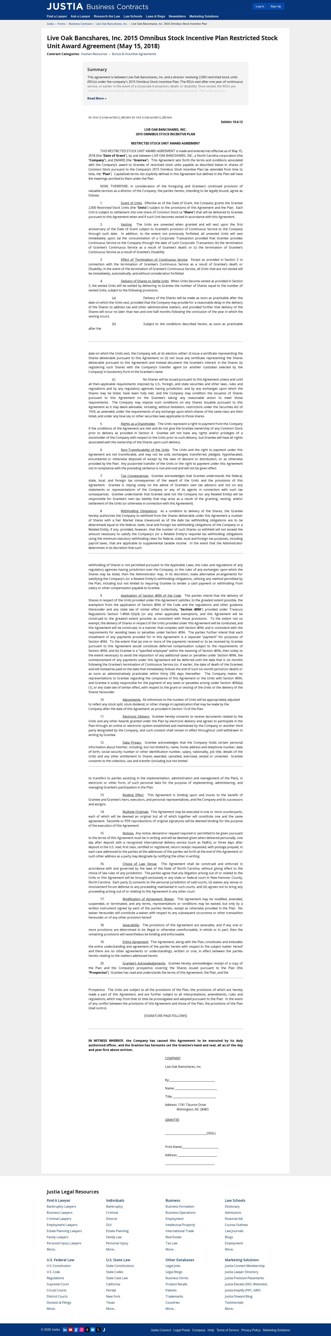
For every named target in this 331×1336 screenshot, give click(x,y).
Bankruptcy (114, 1206)
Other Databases (180, 1260)
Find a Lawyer (57, 16)
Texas (110, 1302)
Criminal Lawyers (59, 1219)
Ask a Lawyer (81, 16)
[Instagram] (81, 1329)
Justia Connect (161, 1330)
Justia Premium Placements (244, 1278)
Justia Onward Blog (238, 1296)
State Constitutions (120, 1266)
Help (211, 1330)
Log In (260, 6)
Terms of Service (227, 1330)
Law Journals (234, 1231)
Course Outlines (236, 1225)
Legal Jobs (173, 1266)
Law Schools (133, 16)
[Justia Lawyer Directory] (104, 1329)
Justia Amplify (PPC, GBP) (243, 1290)
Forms (61, 23)
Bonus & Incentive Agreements (134, 54)
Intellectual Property (180, 1225)
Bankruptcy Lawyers (61, 1206)
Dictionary (232, 1206)
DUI (109, 1225)
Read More (95, 98)
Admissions (233, 1212)
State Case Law (117, 1278)
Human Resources (94, 54)
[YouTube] (70, 1329)
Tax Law (171, 1243)
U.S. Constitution (59, 1266)
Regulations (55, 1278)
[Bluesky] (92, 1329)
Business (173, 1200)
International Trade (180, 1231)
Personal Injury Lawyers (64, 1243)
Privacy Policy (251, 1330)
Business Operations (181, 1212)
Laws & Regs (155, 16)
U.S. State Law (118, 1260)
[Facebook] (76, 1329)
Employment (175, 1219)
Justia (50, 23)
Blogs (229, 1237)
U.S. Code (53, 1272)
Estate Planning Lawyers (64, 1231)
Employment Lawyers (62, 1225)
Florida (111, 1290)
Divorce (111, 1219)
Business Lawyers (59, 1212)
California (113, 1284)
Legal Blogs (174, 1272)
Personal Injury (117, 1243)
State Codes (114, 1272)
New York (113, 1296)
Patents (171, 1290)
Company (198, 1330)
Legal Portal (181, 1330)
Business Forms (177, 1278)
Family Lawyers (57, 1237)
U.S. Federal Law (60, 1260)
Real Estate (173, 1237)
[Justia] (65, 6)
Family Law (114, 1237)
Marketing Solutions (204, 16)
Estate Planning (117, 1231)
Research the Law (107, 16)
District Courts (57, 1296)
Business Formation (180, 1206)
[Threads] (87, 1329)
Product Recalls (176, 1284)
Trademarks (174, 1296)
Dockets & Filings (59, 1302)
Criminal (112, 1212)
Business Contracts (80, 23)
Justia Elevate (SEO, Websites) (246, 1284)
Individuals (115, 1200)
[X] (98, 1329)
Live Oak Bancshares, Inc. (112, 23)
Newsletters (177, 16)
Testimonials (234, 1302)
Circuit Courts (56, 1290)
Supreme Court (58, 1284)
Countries (173, 1302)
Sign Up (276, 6)
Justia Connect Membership (245, 1266)
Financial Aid (234, 1219)
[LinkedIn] (65, 1329)
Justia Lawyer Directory (241, 1272)
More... (51, 1249)
